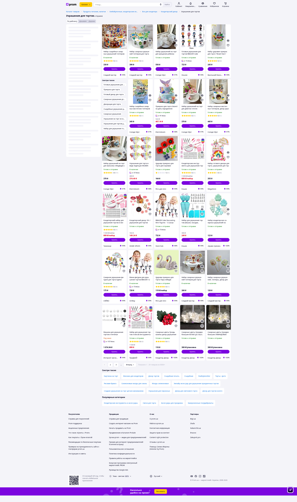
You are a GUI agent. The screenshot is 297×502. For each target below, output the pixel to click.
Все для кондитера (149, 11)
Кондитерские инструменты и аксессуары (121, 403)
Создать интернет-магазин (120, 423)
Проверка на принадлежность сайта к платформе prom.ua (83, 448)
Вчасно (193, 433)
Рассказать (160, 491)
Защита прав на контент (159, 433)
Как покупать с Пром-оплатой (80, 437)
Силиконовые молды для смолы (134, 383)
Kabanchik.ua (195, 428)
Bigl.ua (193, 419)
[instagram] (200, 476)
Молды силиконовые (160, 383)
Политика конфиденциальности (122, 454)
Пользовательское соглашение (121, 449)
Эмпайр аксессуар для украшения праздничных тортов (196, 383)
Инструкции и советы (77, 454)
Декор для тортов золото (212, 391)
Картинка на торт (111, 376)
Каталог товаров (72, 11)
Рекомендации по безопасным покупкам (84, 442)
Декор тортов (153, 376)
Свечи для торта (149, 403)
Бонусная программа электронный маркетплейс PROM (123, 464)
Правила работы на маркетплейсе (123, 458)
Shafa (192, 423)
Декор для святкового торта (186, 391)
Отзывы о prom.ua (157, 442)
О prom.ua (154, 419)
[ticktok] (204, 476)
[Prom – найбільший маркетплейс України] (71, 4)
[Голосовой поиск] (161, 4)
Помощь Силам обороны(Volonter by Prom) (159, 448)
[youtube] (191, 476)
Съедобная (188, 376)
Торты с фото (220, 376)
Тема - (118, 476)
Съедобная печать (171, 376)
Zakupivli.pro (195, 437)
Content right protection (159, 437)
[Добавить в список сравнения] (124, 41)
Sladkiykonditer (204, 376)
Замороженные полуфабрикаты (200, 403)
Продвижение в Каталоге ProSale (122, 433)
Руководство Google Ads (118, 470)
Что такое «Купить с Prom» (79, 433)
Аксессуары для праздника (172, 403)
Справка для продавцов (118, 419)
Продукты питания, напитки (94, 11)
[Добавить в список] (124, 45)
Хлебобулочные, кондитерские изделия (124, 11)
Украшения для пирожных (159, 391)
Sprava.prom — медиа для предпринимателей (127, 437)
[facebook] (195, 476)
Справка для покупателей (78, 419)
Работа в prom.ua (157, 423)
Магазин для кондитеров (133, 376)
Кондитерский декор (169, 11)
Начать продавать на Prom (120, 428)
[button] (114, 69)
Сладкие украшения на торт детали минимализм (123, 391)
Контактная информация (160, 428)
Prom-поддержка (75, 423)
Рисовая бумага (110, 383)
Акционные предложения (78, 428)
